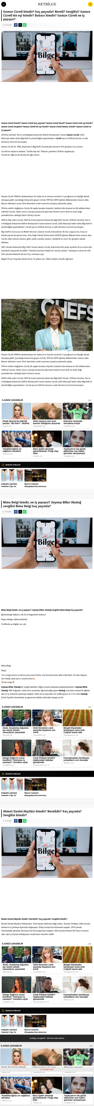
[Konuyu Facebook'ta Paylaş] (16, 25)
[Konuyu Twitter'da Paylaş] (20, 25)
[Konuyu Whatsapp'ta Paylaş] (24, 25)
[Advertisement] (47, 102)
